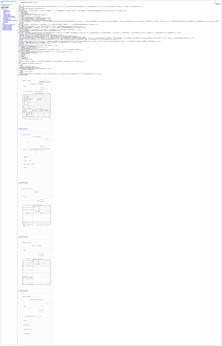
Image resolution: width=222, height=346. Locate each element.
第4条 (45, 45)
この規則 (22, 6)
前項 (20, 30)
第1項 (21, 34)
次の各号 (31, 45)
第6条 (40, 61)
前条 (25, 24)
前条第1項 (28, 49)
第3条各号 (29, 26)
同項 (32, 38)
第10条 (58, 61)
